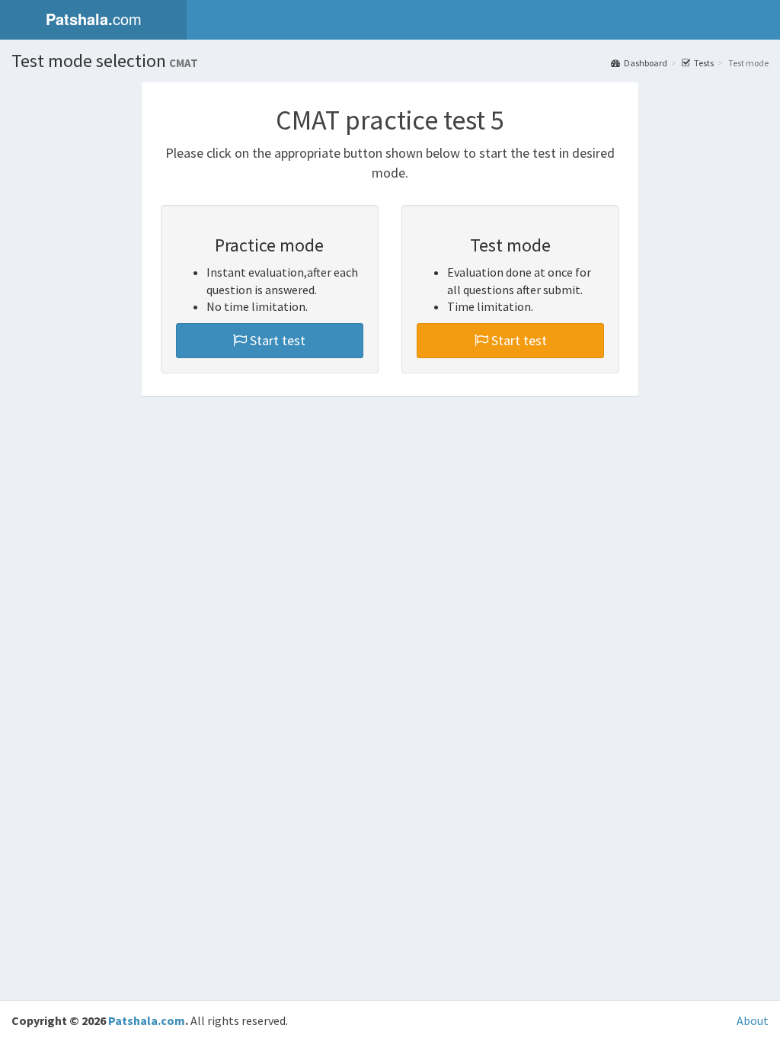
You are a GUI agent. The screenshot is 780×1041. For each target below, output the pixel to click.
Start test (276, 340)
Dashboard (645, 63)
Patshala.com (146, 1020)
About (753, 1020)
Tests (704, 63)
